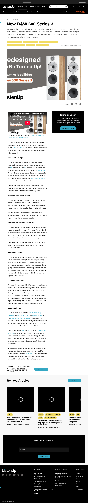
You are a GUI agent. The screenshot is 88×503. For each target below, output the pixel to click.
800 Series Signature (38, 178)
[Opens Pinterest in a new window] (18, 475)
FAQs (57, 480)
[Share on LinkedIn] (76, 104)
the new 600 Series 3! (64, 29)
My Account (38, 474)
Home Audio (31, 45)
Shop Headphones (18, 12)
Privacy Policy (38, 484)
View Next (40, 369)
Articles (15, 19)
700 (15, 148)
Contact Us (58, 486)
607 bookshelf (37, 315)
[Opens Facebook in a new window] (3, 475)
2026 (78, 414)
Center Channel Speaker (48, 42)
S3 (25, 168)
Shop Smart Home (42, 12)
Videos (10, 414)
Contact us (35, 2)
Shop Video (30, 12)
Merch (58, 12)
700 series (41, 170)
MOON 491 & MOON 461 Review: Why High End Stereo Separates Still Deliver (50, 423)
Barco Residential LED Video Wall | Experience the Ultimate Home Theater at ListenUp (20, 420)
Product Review (42, 45)
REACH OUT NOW (68, 128)
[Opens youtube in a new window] (15, 475)
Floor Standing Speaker (16, 45)
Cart (84, 7)
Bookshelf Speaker (14, 42)
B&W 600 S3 (30, 354)
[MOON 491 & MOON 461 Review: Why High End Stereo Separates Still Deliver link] (51, 399)
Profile (79, 7)
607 (29, 330)
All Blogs (75, 380)
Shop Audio (6, 12)
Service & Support (60, 483)
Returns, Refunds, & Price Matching (63, 477)
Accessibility (38, 486)
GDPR (36, 493)
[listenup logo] (9, 7)
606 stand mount (23, 315)
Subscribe (44, 456)
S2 (11, 168)
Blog (77, 486)
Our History (80, 479)
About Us (65, 12)
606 (23, 330)
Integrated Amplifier (53, 414)
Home (8, 19)
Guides (52, 12)
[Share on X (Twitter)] (80, 104)
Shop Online (22, 7)
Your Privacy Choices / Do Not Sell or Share (43, 490)
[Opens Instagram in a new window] (10, 475)
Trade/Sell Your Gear (79, 11)
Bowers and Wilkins (30, 42)
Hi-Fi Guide (37, 479)
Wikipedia (79, 489)
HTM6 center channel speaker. (20, 318)
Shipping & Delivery (61, 474)
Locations (73, 7)
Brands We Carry (39, 476)
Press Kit (79, 484)
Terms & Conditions (40, 481)
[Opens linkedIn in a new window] (22, 475)
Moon (40, 417)
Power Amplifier (50, 417)
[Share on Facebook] (72, 104)
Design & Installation (37, 7)
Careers (78, 481)
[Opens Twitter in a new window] (7, 475)
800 (21, 148)
